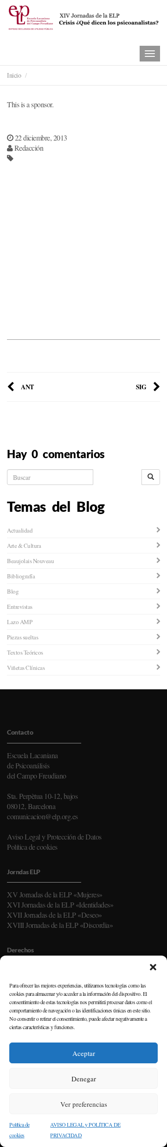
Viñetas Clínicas (26, 667)
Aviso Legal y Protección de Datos (54, 836)
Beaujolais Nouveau (30, 561)
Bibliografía (21, 576)
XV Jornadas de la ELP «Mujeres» (55, 894)
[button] (153, 967)
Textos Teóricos (25, 652)
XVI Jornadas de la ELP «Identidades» (60, 904)
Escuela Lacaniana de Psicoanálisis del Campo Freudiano (36, 765)
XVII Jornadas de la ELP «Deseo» (54, 915)
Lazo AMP (19, 622)
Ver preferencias (83, 1104)
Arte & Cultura (24, 545)
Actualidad (19, 530)
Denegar (83, 1078)
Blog (13, 591)
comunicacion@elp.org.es (42, 816)
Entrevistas (19, 606)
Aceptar (83, 1053)
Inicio (14, 75)
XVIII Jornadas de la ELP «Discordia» (60, 925)
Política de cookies (32, 847)
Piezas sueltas (22, 637)
